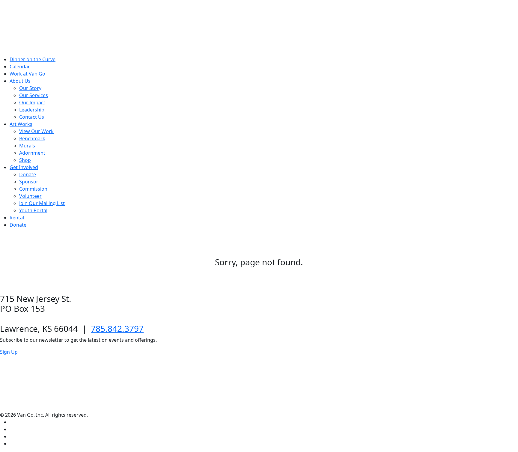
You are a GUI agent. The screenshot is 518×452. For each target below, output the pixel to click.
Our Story (30, 88)
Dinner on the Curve (32, 59)
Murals (27, 145)
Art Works (21, 124)
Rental (17, 217)
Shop (25, 160)
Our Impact (32, 102)
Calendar (20, 66)
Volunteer (30, 196)
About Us (20, 81)
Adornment (32, 153)
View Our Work (36, 131)
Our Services (33, 95)
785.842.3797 (117, 328)
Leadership (31, 109)
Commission (33, 189)
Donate (27, 174)
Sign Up (9, 352)
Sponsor (28, 181)
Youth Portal (33, 210)
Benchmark (32, 138)
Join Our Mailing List (42, 203)
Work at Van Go (27, 73)
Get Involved (24, 167)
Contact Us (31, 117)
